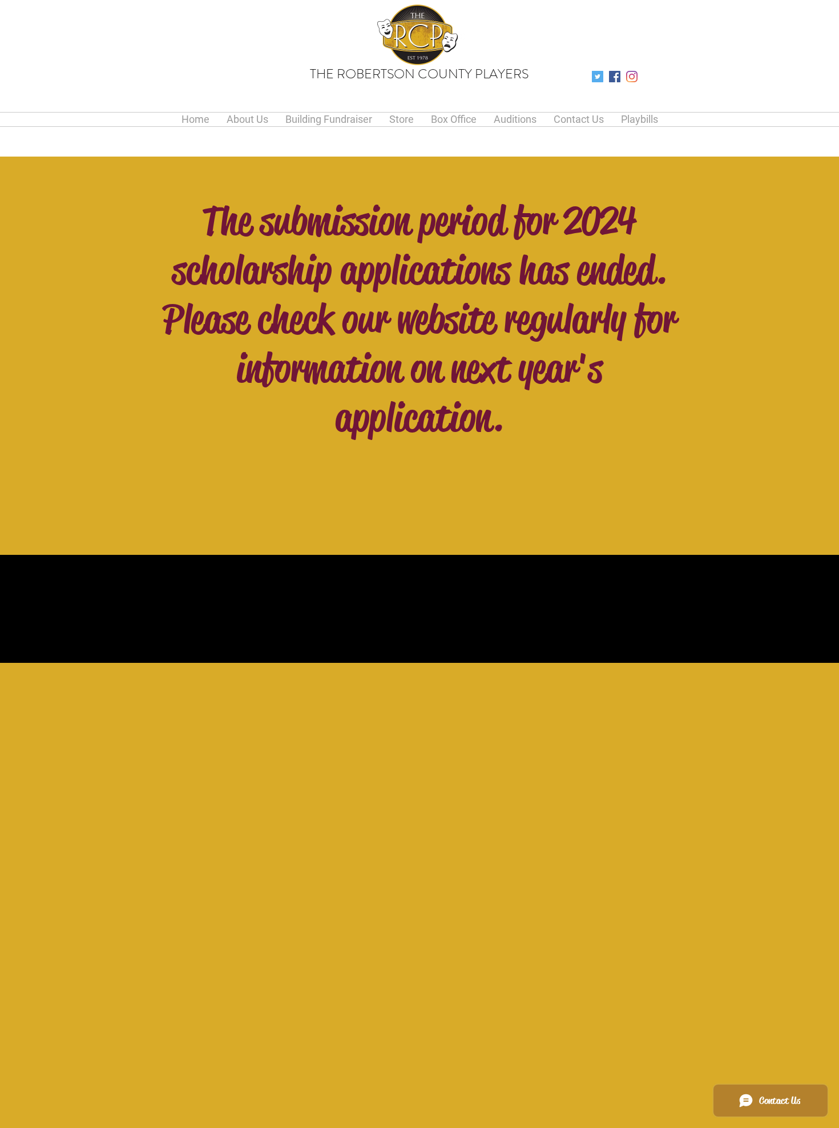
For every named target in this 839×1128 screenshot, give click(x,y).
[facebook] (614, 76)
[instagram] (632, 76)
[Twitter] (597, 76)
